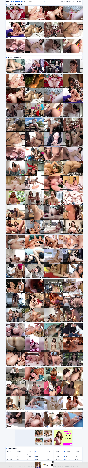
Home (18, 1)
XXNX (28, 461)
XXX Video (29, 451)
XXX (10, 1)
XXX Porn (76, 461)
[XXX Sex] (72, 419)
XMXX (28, 459)
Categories (24, 1)
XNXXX (76, 459)
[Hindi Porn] (15, 403)
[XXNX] (34, 403)
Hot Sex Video (68, 451)
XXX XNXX (29, 456)
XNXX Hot (9, 453)
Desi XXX (47, 459)
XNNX (37, 456)
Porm (37, 451)
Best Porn (19, 456)
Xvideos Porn (58, 461)
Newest (68, 1)
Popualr (73, 1)
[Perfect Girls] (53, 403)
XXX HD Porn (9, 459)
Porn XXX (67, 453)
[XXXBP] (72, 403)
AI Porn (47, 461)
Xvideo (66, 461)
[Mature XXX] (34, 419)
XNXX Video (57, 459)
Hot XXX (9, 451)
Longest (79, 1)
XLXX (18, 459)
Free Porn (19, 451)
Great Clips (57, 456)
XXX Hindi (19, 461)
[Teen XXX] (53, 419)
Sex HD (76, 456)
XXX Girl (76, 453)
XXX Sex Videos (10, 461)
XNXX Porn (38, 453)
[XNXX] (15, 419)
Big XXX (28, 453)
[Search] (43, 1)
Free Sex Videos (78, 451)
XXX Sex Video (10, 456)
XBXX (18, 453)
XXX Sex (47, 456)
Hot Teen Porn (58, 453)
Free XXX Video (39, 461)
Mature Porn (67, 459)
